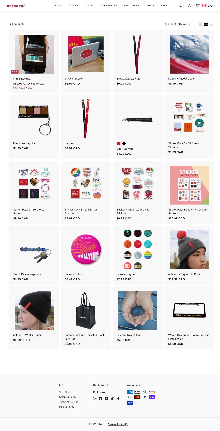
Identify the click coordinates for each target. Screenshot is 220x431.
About (150, 6)
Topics (57, 6)
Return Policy (66, 406)
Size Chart (65, 392)
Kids (89, 6)
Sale (164, 6)
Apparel (74, 6)
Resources (132, 6)
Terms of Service (68, 402)
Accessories (108, 6)
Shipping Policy (67, 397)
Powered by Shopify (118, 424)
